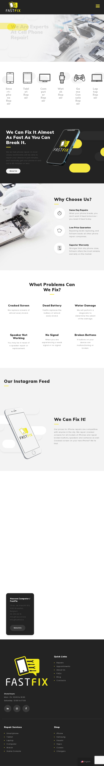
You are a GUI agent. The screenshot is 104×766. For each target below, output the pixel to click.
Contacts (61, 680)
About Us (60, 670)
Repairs (60, 662)
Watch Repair (61, 93)
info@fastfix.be (17, 619)
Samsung (60, 737)
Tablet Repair (26, 93)
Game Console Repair (78, 96)
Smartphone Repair (9, 96)
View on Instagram (53, 391)
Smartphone (12, 733)
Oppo (59, 744)
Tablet (9, 737)
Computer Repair (43, 94)
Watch (9, 747)
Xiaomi (59, 740)
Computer (11, 744)
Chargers (60, 751)
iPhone (59, 733)
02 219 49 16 (16, 614)
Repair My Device (22, 50)
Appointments (63, 666)
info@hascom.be (18, 617)
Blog (58, 677)
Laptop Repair (95, 93)
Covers (59, 747)
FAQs (58, 673)
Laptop (9, 740)
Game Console (13, 751)
